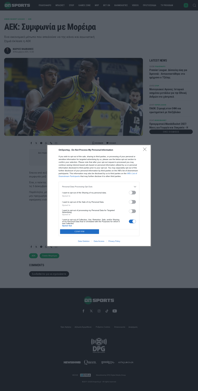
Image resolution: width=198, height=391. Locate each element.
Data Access (99, 241)
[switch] (132, 192)
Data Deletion (84, 241)
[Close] (145, 150)
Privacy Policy (114, 241)
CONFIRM (80, 232)
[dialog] (99, 195)
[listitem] (99, 186)
